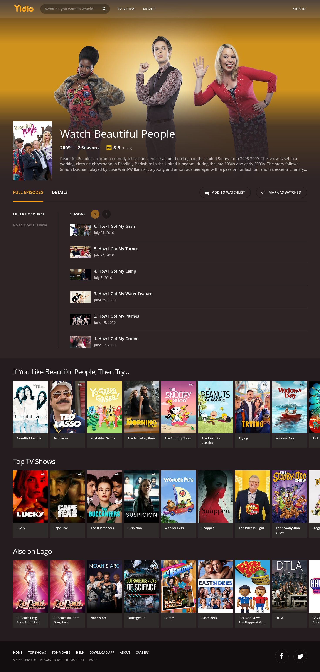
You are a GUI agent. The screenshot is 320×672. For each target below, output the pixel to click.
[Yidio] (24, 9)
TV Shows (126, 9)
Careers (142, 652)
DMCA (93, 660)
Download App (101, 652)
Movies (149, 9)
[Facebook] (282, 656)
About (125, 652)
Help (80, 652)
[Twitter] (300, 656)
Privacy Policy (50, 660)
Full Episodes (28, 192)
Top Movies (61, 652)
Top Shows (37, 652)
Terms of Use (75, 660)
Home (17, 652)
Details (60, 192)
